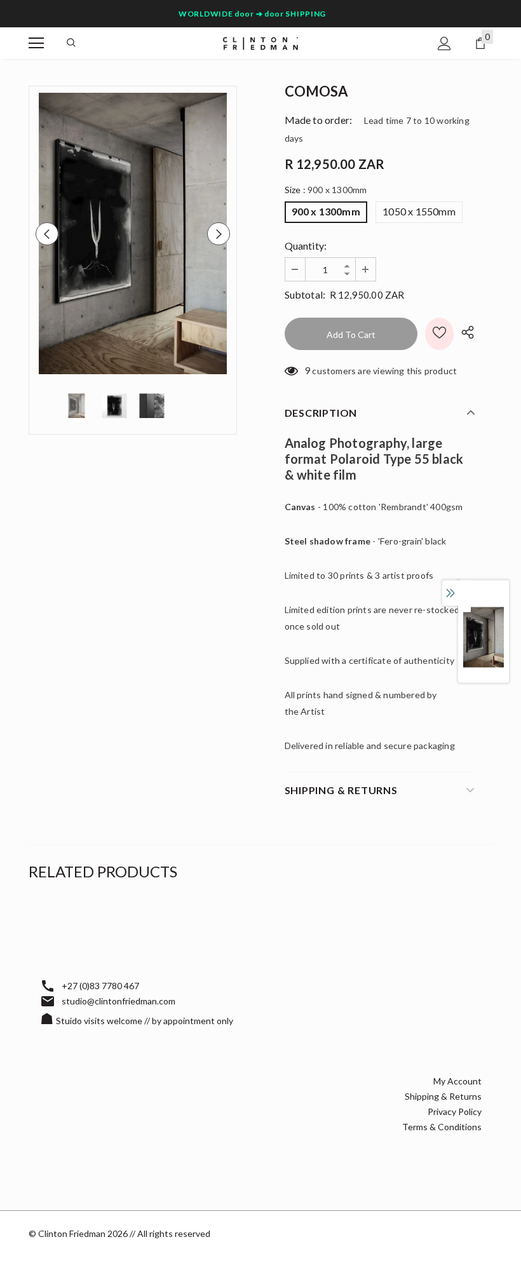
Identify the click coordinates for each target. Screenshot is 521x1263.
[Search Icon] (71, 43)
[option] (133, 233)
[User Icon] (444, 43)
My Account (457, 1081)
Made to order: (319, 120)
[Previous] (47, 233)
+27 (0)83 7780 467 (100, 985)
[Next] (218, 233)
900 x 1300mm (326, 211)
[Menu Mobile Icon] (36, 43)
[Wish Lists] (439, 334)
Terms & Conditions (442, 1126)
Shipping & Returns (443, 1096)
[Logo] (260, 42)
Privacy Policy (455, 1111)
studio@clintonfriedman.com (118, 1001)
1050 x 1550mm (419, 211)
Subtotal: (305, 294)
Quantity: (306, 246)
